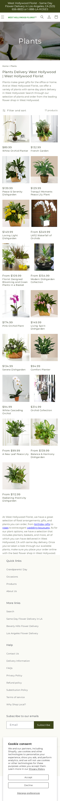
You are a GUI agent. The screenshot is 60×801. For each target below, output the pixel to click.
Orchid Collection (41, 410)
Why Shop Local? (16, 704)
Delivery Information (18, 660)
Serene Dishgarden (13, 369)
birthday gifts (42, 524)
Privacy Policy (37, 769)
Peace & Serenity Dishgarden (12, 193)
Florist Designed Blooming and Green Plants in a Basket (15, 282)
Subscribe (43, 724)
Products (11, 583)
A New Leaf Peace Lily (15, 454)
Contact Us (12, 653)
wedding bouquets (38, 527)
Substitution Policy (17, 690)
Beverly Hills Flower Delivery (22, 626)
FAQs (9, 668)
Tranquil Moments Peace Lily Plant (42, 193)
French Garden (40, 150)
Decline (28, 785)
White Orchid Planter (15, 150)
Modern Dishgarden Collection (43, 281)
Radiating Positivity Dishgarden (14, 499)
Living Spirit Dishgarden (38, 327)
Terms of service (15, 697)
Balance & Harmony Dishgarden (43, 455)
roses (5, 527)
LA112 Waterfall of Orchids (41, 237)
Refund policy (14, 682)
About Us (11, 591)
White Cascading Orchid (12, 412)
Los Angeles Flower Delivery (22, 633)
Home (5, 66)
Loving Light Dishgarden (10, 237)
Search (10, 611)
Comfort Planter (41, 369)
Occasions (12, 576)
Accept (28, 777)
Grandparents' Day (16, 569)
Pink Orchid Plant (13, 325)
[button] (42, 17)
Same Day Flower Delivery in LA (24, 618)
